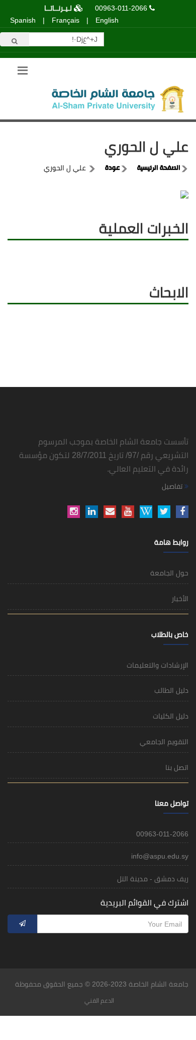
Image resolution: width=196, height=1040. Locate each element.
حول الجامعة (169, 573)
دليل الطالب (171, 690)
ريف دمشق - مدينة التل (152, 879)
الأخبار (179, 599)
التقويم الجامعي (164, 742)
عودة (112, 168)
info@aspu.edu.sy (159, 856)
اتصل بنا (176, 767)
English (107, 20)
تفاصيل (173, 486)
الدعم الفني (99, 1000)
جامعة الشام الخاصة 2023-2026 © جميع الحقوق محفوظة (101, 984)
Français (65, 20)
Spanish (23, 20)
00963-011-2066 (121, 8)
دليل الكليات (170, 716)
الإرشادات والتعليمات (157, 665)
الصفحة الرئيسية (158, 168)
